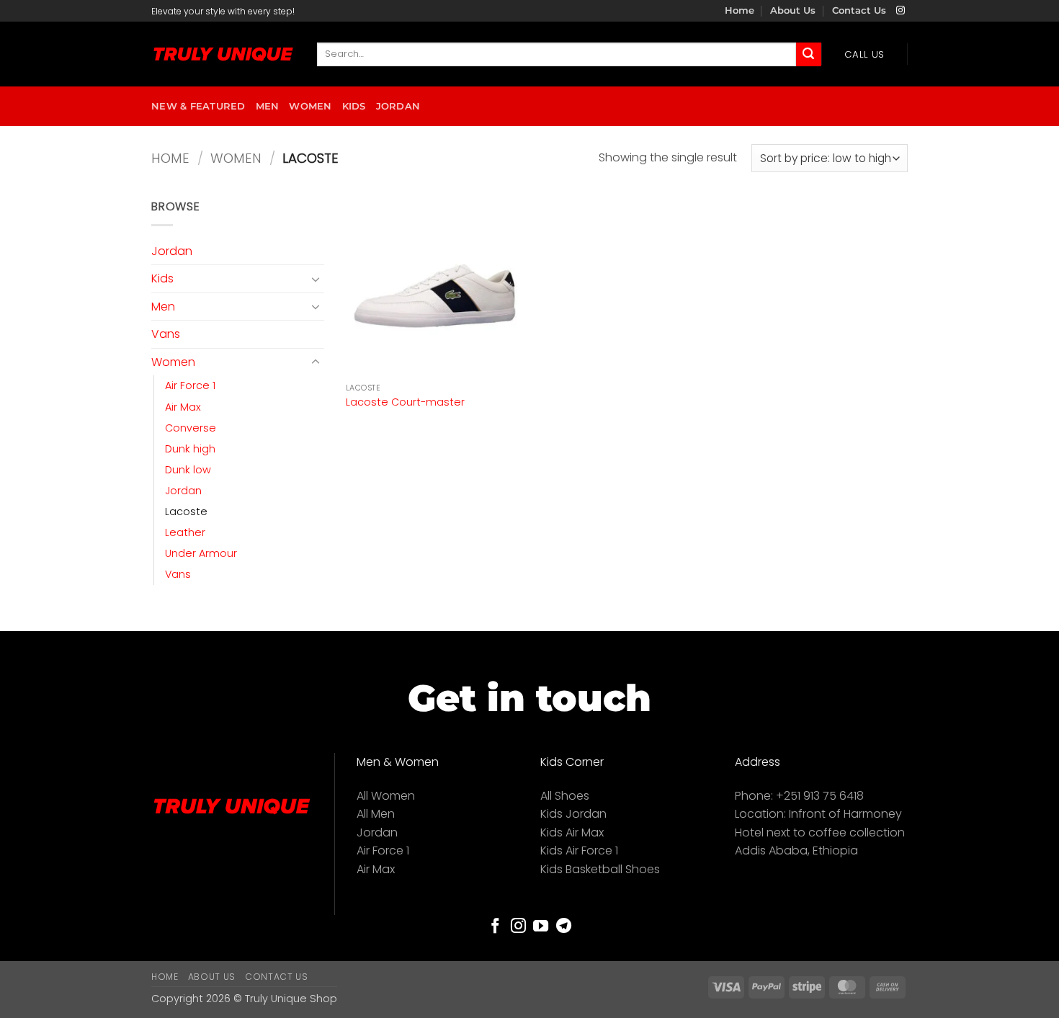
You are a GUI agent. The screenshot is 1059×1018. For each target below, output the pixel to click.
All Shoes (564, 795)
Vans (165, 334)
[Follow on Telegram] (563, 927)
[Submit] (808, 55)
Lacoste (186, 511)
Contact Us (859, 10)
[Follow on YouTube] (540, 927)
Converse (190, 428)
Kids (354, 106)
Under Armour (201, 553)
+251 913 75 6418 (820, 795)
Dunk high (190, 449)
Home (739, 10)
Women (310, 106)
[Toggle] (315, 278)
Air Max (183, 407)
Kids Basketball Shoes (600, 869)
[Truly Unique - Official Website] (223, 54)
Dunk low (188, 470)
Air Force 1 (190, 385)
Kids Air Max (572, 832)
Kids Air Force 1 (579, 850)
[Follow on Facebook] (495, 927)
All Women (386, 795)
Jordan (398, 106)
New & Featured (198, 106)
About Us (793, 10)
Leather (185, 532)
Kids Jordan (573, 813)
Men (268, 106)
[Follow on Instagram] (900, 11)
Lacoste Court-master (405, 402)
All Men (376, 813)
